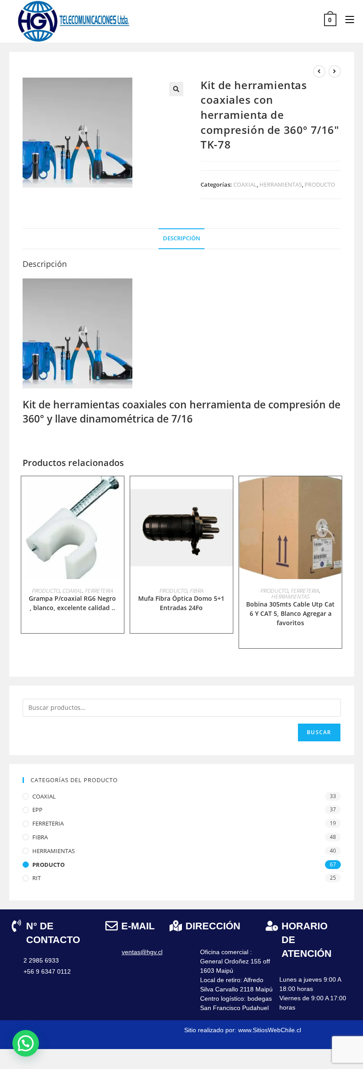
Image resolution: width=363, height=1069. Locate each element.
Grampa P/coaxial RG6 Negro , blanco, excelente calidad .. (72, 603)
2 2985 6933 (41, 960)
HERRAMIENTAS (280, 184)
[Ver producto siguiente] (334, 71)
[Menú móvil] (346, 19)
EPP (37, 810)
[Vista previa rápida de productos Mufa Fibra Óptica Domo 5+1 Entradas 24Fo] (228, 492)
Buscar (319, 732)
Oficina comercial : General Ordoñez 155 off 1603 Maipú (235, 961)
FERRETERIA (99, 591)
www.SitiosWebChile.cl (269, 1030)
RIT (36, 878)
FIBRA (197, 591)
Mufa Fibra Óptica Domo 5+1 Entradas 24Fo (181, 603)
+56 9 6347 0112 (47, 971)
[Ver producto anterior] (319, 71)
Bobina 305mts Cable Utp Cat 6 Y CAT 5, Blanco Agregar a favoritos (290, 613)
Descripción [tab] (181, 238)
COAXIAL (245, 184)
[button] (176, 89)
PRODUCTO (320, 184)
